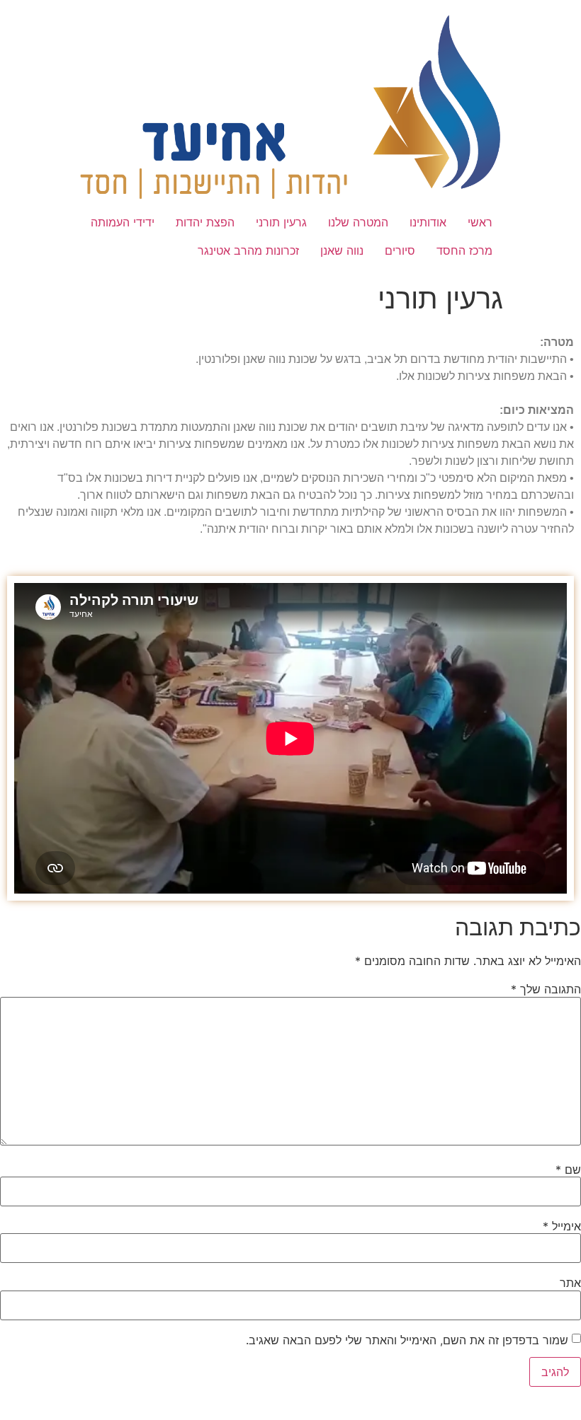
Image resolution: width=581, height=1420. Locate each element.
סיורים (400, 250)
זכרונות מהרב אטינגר (248, 250)
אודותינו (428, 222)
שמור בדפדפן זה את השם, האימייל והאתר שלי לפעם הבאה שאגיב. (407, 1340)
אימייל (562, 1226)
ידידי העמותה (122, 222)
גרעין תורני (281, 222)
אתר (570, 1282)
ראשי (480, 222)
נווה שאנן (341, 250)
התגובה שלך (546, 989)
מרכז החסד (464, 250)
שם (568, 1169)
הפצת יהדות (205, 222)
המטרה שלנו (358, 222)
